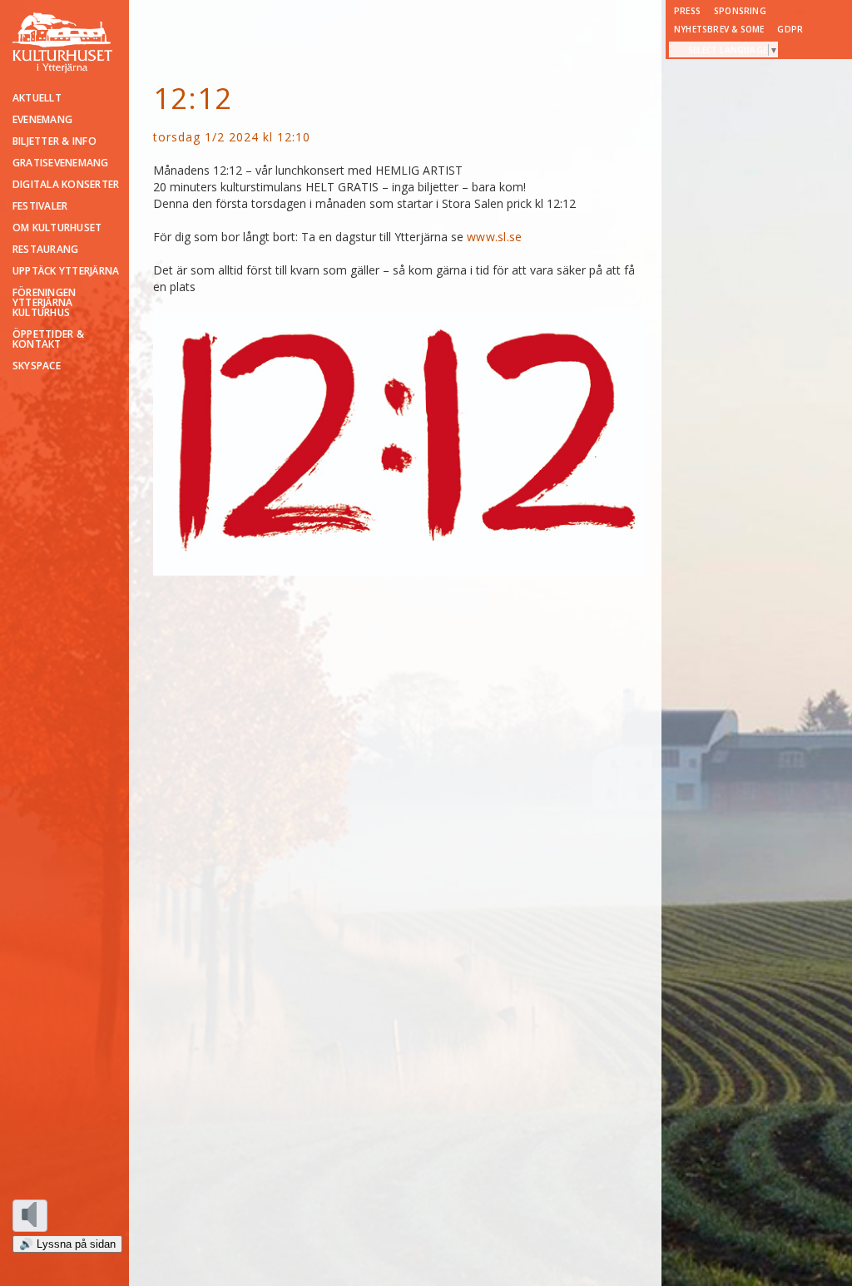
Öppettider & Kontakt (48, 339)
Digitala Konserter (65, 184)
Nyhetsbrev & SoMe (719, 29)
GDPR (790, 29)
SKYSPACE (36, 366)
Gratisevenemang (60, 163)
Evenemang (42, 119)
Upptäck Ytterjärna (65, 271)
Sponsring (740, 11)
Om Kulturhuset (57, 228)
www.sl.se (495, 237)
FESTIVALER (39, 206)
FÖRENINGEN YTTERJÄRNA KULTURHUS (44, 302)
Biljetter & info (54, 141)
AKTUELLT (37, 98)
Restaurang (45, 249)
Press (687, 11)
